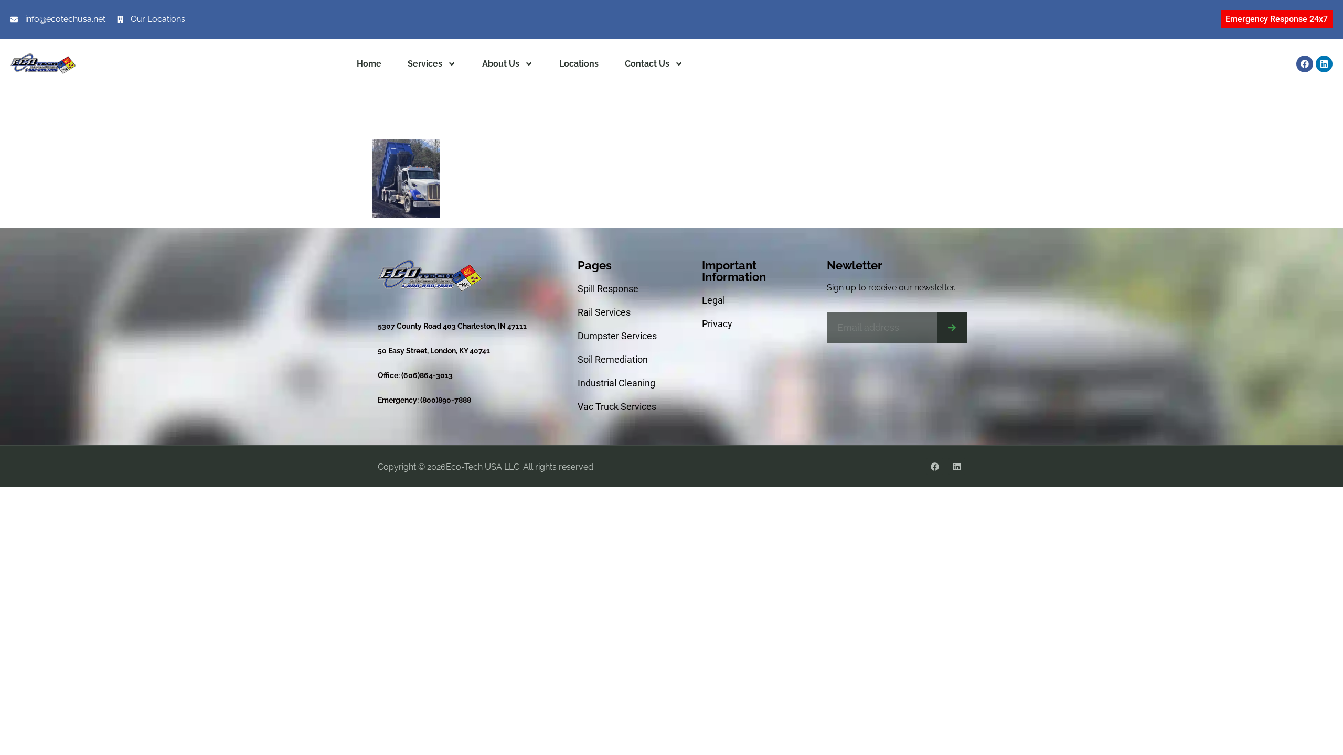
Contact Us (647, 64)
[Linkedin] (1324, 64)
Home (369, 64)
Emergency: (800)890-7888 (424, 399)
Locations (579, 64)
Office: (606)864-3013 (415, 375)
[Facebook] (1304, 64)
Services (425, 64)
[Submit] (952, 327)
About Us (500, 64)
